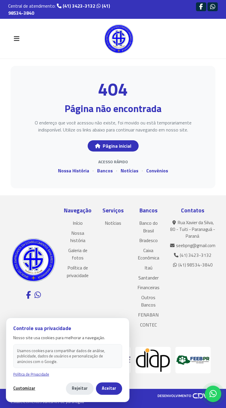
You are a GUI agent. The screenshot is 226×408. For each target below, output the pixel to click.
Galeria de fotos (77, 254)
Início (78, 223)
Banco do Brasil (148, 226)
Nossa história (77, 236)
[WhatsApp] (213, 394)
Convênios (157, 170)
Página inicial (116, 145)
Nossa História (73, 170)
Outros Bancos (148, 301)
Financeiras (148, 287)
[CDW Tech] (186, 395)
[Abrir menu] (16, 39)
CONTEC (148, 324)
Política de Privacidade (31, 374)
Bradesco (148, 240)
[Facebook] (201, 6)
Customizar (24, 388)
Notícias (129, 170)
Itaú (148, 267)
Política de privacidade (78, 271)
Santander (148, 277)
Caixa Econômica (148, 254)
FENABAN (148, 314)
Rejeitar (80, 388)
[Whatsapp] (212, 6)
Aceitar (109, 388)
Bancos (105, 170)
